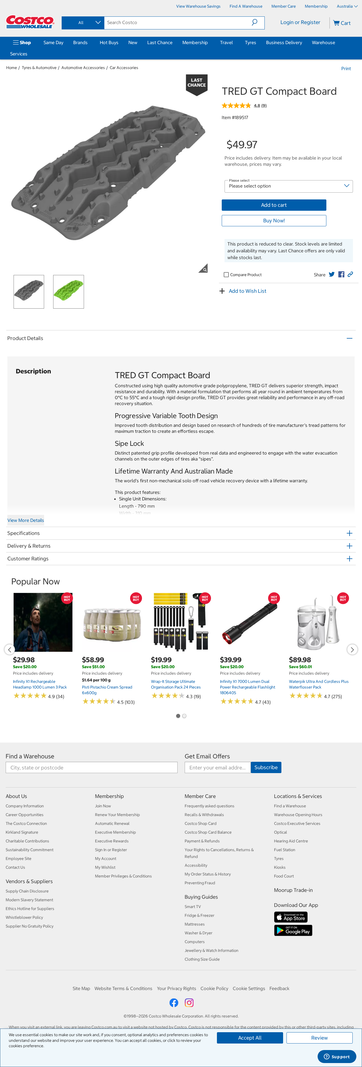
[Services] (28, 54)
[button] (258, 22)
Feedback (279, 988)
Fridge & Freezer (199, 915)
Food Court (284, 876)
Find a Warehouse (30, 756)
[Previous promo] (9, 649)
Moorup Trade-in (293, 890)
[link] (331, 274)
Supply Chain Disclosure (27, 891)
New (132, 42)
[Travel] (234, 42)
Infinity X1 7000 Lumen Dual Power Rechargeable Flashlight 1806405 (247, 687)
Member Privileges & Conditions (123, 876)
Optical (280, 832)
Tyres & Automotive (39, 67)
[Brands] (89, 42)
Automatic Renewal (112, 823)
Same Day (53, 42)
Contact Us (15, 867)
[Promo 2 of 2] (184, 716)
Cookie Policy (214, 988)
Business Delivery (284, 42)
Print (346, 68)
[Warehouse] (336, 42)
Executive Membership (115, 832)
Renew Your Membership (117, 814)
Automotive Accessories (83, 67)
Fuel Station (284, 849)
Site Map (81, 988)
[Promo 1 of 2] (178, 716)
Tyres (250, 42)
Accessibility (196, 865)
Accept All (250, 1037)
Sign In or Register (111, 849)
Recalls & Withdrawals (204, 814)
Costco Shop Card (201, 823)
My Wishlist (105, 867)
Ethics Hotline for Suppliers (30, 908)
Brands (80, 42)
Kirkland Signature (22, 832)
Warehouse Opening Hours (298, 814)
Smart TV (193, 906)
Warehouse (323, 42)
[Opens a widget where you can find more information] (336, 1057)
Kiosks (280, 867)
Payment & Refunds (202, 841)
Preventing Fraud (200, 882)
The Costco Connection (26, 823)
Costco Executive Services (297, 823)
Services (18, 54)
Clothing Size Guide (202, 959)
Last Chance (160, 42)
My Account (105, 858)
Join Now (103, 805)
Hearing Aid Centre (291, 841)
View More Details (25, 520)
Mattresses (195, 924)
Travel (226, 42)
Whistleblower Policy (24, 917)
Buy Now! (274, 220)
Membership (195, 42)
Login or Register (300, 22)
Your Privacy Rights (176, 988)
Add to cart (274, 205)
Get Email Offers (207, 756)
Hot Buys (109, 42)
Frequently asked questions (209, 805)
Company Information (25, 805)
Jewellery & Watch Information (211, 950)
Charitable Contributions (27, 841)
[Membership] (209, 42)
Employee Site (18, 858)
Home (11, 67)
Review (319, 1037)
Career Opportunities (25, 814)
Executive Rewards (112, 841)
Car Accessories (124, 67)
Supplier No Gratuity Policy (29, 926)
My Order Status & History (208, 874)
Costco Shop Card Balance (208, 832)
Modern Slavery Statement (29, 899)
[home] (30, 22)
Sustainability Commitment (29, 849)
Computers (195, 941)
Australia (345, 6)
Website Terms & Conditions (123, 988)
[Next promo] (352, 649)
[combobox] (82, 23)
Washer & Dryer (198, 932)
